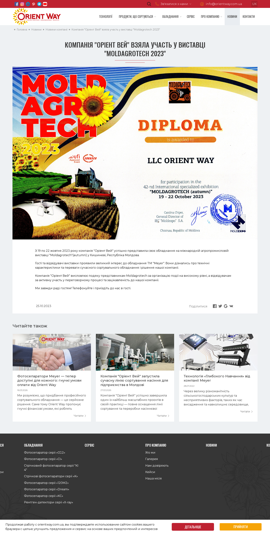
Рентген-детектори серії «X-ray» (48, 502)
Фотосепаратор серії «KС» (43, 496)
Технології (105, 16)
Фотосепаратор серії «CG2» (44, 452)
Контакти (249, 16)
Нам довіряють (157, 465)
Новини (232, 16)
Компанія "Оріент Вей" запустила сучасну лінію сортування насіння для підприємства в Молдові (134, 380)
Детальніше (193, 526)
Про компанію (210, 16)
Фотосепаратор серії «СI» (43, 459)
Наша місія (153, 478)
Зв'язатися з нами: (174, 4)
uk (254, 4)
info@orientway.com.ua (224, 4)
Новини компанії (56, 29)
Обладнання (170, 16)
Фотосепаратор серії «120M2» (46, 483)
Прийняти (240, 526)
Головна (22, 29)
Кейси (150, 472)
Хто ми (150, 452)
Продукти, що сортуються (136, 16)
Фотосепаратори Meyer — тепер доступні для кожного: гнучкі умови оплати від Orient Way (49, 380)
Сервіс (191, 16)
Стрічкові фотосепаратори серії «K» (51, 476)
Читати (79, 415)
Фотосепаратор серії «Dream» (46, 489)
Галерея (151, 459)
